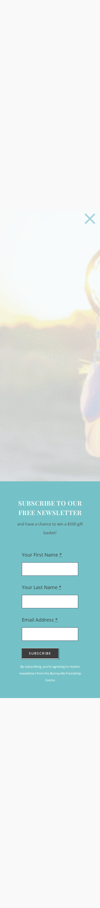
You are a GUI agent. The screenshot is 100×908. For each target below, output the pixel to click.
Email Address (40, 619)
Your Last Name (41, 587)
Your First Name (42, 554)
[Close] (90, 218)
